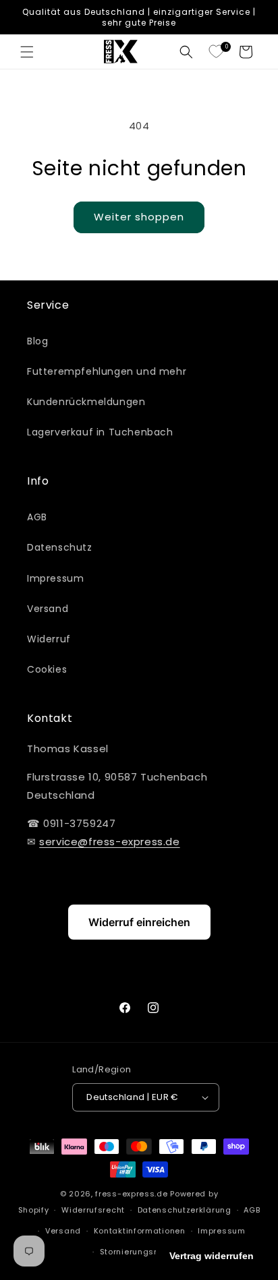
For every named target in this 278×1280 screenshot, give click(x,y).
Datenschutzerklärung (184, 1210)
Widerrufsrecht (93, 1210)
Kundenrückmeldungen (86, 401)
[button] (27, 52)
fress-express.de (131, 1193)
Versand (47, 608)
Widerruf (49, 639)
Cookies (47, 669)
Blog (37, 341)
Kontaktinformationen (140, 1230)
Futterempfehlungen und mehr (106, 371)
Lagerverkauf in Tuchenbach (100, 432)
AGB (37, 517)
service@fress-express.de (109, 841)
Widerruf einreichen (139, 922)
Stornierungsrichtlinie (145, 1251)
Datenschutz (59, 547)
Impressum (55, 578)
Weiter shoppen (139, 217)
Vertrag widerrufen (211, 1255)
